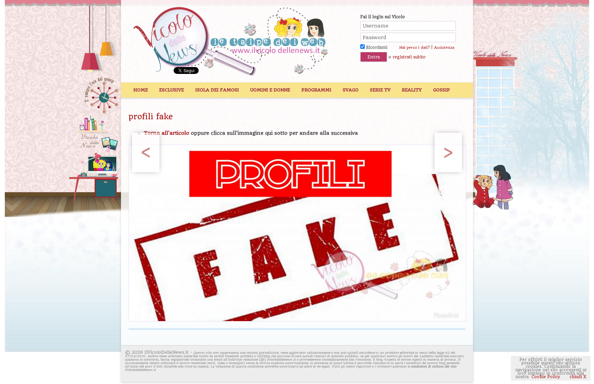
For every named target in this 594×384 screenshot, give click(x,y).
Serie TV (380, 89)
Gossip (441, 89)
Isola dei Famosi (217, 89)
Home (140, 89)
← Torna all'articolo (163, 133)
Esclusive (171, 89)
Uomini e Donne (270, 89)
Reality (412, 89)
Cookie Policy (545, 376)
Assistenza (444, 47)
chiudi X (577, 376)
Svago (351, 89)
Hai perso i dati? (414, 47)
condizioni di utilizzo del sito (433, 366)
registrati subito (409, 57)
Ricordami (376, 47)
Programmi (316, 89)
